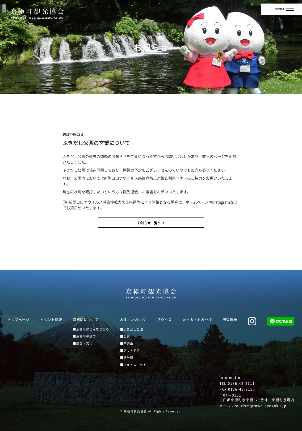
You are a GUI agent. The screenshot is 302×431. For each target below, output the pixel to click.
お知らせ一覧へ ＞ (151, 222)
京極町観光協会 (135, 411)
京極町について (86, 319)
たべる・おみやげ (197, 319)
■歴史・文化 (83, 343)
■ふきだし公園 (131, 329)
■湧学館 (126, 357)
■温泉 (125, 336)
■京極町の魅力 (84, 336)
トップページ (18, 319)
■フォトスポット (133, 364)
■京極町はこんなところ (91, 329)
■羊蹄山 (126, 343)
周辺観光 (230, 319)
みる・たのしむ (133, 319)
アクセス (164, 319)
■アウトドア (130, 350)
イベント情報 (51, 319)
